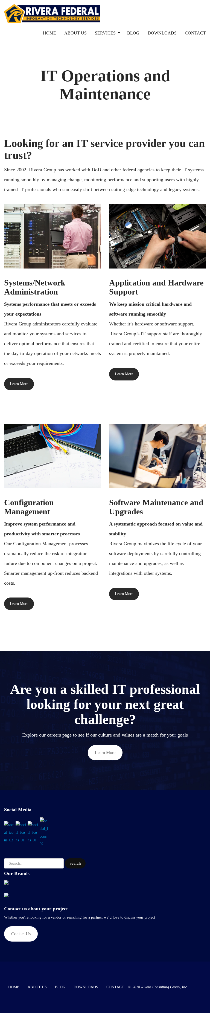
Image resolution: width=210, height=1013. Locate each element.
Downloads (162, 33)
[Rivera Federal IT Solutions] (52, 11)
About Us (75, 33)
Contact (195, 33)
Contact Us (21, 933)
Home (49, 33)
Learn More (19, 384)
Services (105, 33)
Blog (133, 33)
